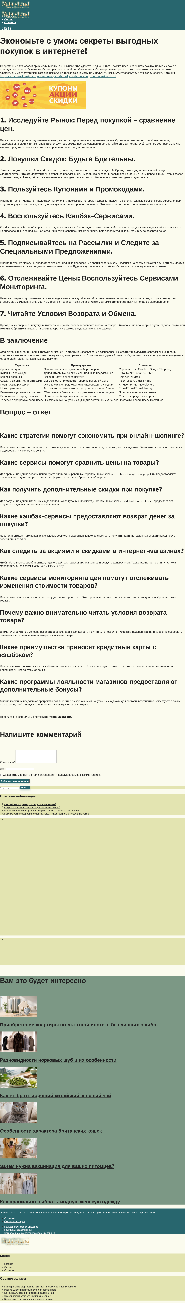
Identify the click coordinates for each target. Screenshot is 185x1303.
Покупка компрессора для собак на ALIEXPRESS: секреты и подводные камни (46, 813)
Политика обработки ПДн (18, 1229)
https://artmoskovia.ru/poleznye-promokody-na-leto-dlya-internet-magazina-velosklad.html (58, 76)
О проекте (10, 22)
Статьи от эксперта (14, 1221)
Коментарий (8, 762)
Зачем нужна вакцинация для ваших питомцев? (57, 1166)
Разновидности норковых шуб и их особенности (58, 1060)
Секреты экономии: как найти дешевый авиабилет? (32, 807)
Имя (2, 768)
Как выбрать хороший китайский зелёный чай (55, 1095)
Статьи (8, 1266)
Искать (25, 787)
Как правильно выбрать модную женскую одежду (60, 1202)
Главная (8, 1263)
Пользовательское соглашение (21, 1226)
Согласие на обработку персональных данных (29, 1232)
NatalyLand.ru (8, 1212)
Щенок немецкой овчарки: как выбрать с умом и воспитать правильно (42, 810)
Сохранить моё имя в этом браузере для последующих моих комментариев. (52, 774)
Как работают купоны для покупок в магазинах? (30, 804)
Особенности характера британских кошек (51, 1131)
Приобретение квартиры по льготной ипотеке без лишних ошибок (79, 1025)
